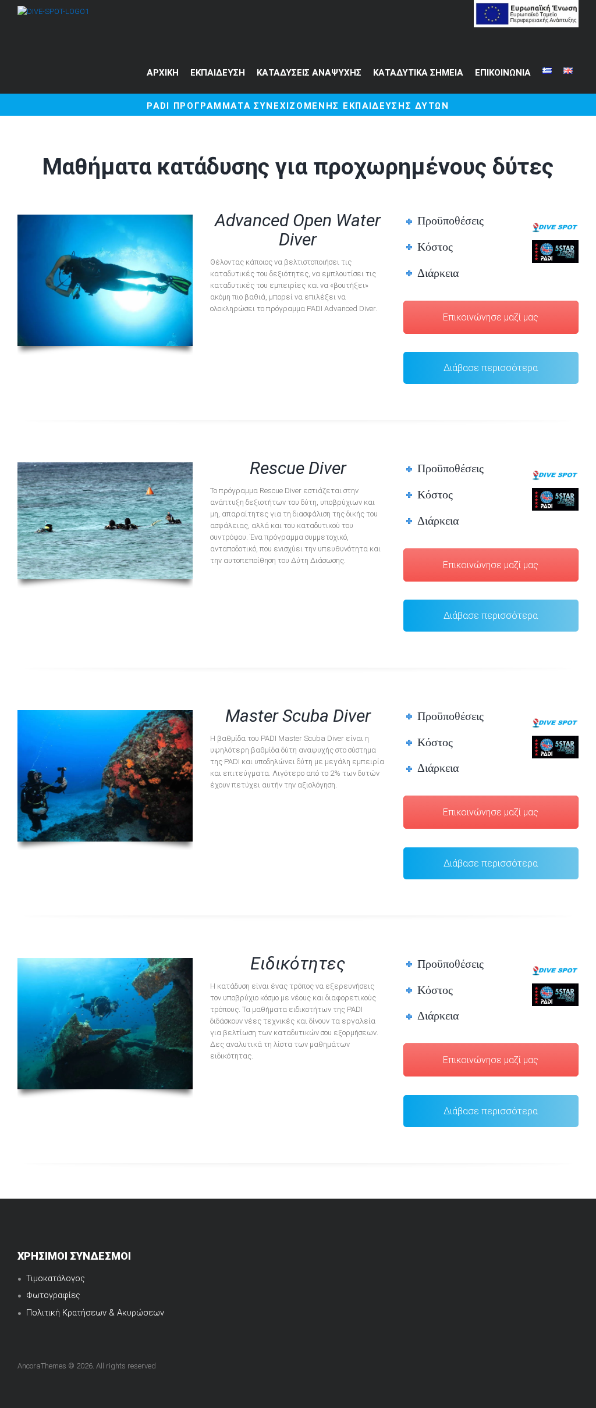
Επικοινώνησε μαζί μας (490, 317)
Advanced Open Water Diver (298, 229)
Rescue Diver (298, 468)
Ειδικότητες (298, 963)
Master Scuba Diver (298, 715)
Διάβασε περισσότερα (491, 367)
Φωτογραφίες (54, 1295)
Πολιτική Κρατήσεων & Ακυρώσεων (95, 1312)
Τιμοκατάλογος (55, 1278)
